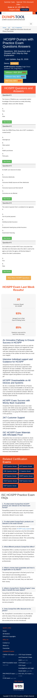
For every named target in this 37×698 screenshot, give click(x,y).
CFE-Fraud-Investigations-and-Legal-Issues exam (26, 668)
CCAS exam (6, 678)
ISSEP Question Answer (10, 486)
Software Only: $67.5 (15, 77)
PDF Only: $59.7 (13, 81)
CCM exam (22, 662)
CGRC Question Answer (10, 471)
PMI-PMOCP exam (9, 673)
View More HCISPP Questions (18, 278)
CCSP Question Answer (9, 476)
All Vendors (6, 633)
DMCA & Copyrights (9, 636)
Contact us (6, 643)
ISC (9, 27)
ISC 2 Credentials (17, 27)
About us (5, 645)
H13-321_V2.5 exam (24, 673)
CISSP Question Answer (10, 466)
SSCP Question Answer (25, 466)
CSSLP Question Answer (10, 481)
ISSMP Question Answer (26, 476)
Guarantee (6, 648)
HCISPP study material (24, 529)
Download (15, 63)
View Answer (7, 122)
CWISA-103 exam (8, 654)
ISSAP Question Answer (26, 481)
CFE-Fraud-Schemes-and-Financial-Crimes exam (25, 657)
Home (4, 27)
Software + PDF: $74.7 (16, 72)
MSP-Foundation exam (10, 662)
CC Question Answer (25, 471)
